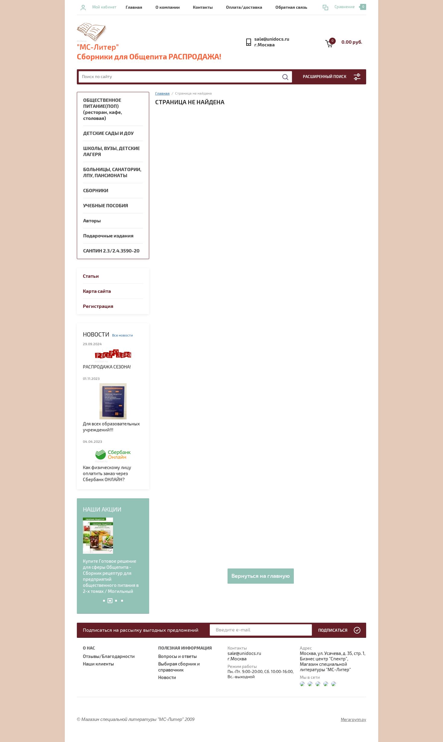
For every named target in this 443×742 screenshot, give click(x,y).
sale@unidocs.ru (271, 39)
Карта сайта (97, 291)
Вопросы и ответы (177, 656)
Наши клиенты (98, 664)
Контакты (203, 7)
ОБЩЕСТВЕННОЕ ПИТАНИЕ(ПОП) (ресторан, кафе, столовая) (102, 109)
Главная (134, 7)
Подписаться (332, 630)
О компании (168, 7)
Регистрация (98, 306)
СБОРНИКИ (95, 191)
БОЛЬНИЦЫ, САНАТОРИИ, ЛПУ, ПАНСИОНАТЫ (112, 173)
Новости (167, 677)
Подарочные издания (108, 236)
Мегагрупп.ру (353, 719)
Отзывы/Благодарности (109, 656)
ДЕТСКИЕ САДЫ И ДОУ (108, 133)
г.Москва (264, 45)
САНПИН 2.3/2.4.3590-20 (111, 251)
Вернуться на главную (260, 576)
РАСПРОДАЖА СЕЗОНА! (107, 367)
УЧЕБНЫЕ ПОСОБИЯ (105, 206)
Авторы (92, 221)
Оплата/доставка (244, 7)
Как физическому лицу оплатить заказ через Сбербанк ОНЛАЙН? (107, 473)
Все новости (122, 335)
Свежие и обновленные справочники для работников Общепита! (108, 567)
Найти (285, 77)
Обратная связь (291, 7)
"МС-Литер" (98, 47)
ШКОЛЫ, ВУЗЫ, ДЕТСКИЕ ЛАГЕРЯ (111, 152)
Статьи (91, 276)
